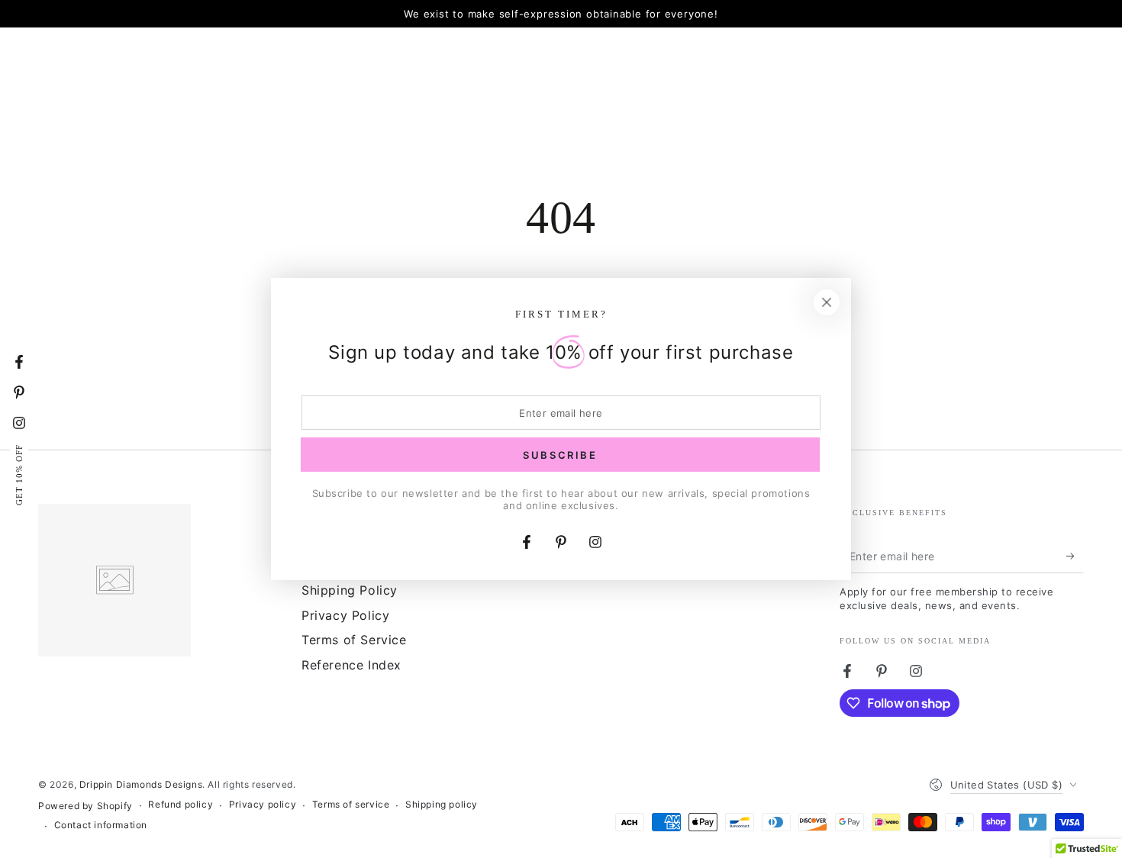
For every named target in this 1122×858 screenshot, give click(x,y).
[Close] (826, 302)
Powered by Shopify (85, 805)
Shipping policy (441, 804)
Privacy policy (262, 804)
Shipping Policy (349, 590)
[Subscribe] (1075, 556)
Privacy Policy (345, 615)
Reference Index (351, 665)
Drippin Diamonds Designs (140, 784)
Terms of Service (354, 639)
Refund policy (180, 804)
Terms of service (351, 804)
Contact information (100, 825)
